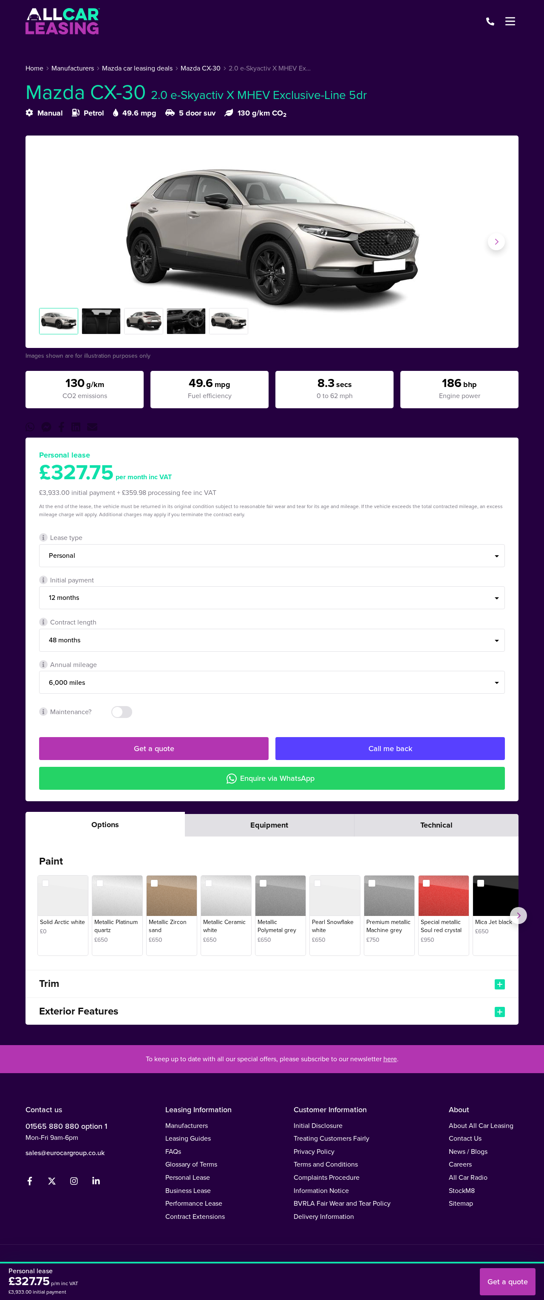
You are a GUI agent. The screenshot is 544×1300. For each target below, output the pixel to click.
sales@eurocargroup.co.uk (65, 1153)
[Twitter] (52, 1183)
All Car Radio (468, 1177)
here (390, 1059)
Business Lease (188, 1190)
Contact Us (465, 1138)
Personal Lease (187, 1177)
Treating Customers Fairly (331, 1138)
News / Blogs (468, 1151)
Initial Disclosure (318, 1125)
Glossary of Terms (191, 1164)
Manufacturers (186, 1125)
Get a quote (154, 748)
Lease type (66, 538)
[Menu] (510, 21)
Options (105, 824)
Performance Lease (193, 1203)
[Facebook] (30, 1183)
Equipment (269, 825)
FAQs (173, 1151)
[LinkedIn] (96, 1183)
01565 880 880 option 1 (66, 1126)
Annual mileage (73, 665)
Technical (436, 825)
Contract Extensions (195, 1216)
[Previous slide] (47, 241)
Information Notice (321, 1190)
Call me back (390, 748)
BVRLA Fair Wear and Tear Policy (342, 1203)
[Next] (518, 915)
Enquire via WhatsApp (277, 778)
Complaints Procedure (327, 1177)
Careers (460, 1164)
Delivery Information (324, 1216)
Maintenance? (70, 712)
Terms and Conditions (326, 1164)
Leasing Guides (188, 1138)
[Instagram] (74, 1183)
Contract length (73, 622)
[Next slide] (496, 241)
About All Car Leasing (481, 1125)
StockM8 (462, 1190)
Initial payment (72, 580)
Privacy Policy (314, 1151)
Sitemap (461, 1203)
